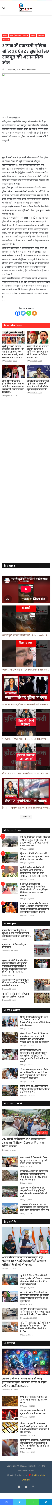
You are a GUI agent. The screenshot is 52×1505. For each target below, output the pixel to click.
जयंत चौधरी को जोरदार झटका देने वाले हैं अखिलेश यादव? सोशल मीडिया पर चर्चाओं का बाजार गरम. (38, 352)
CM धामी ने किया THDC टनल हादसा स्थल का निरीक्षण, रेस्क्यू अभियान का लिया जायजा (23, 1142)
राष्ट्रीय (33, 35)
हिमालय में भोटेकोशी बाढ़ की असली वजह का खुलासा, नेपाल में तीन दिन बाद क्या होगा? (34, 856)
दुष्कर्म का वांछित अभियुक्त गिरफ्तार (14, 946)
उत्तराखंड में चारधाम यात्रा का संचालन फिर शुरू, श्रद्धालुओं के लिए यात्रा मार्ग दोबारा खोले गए (34, 1207)
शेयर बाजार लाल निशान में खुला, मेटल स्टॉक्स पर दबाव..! (34, 1412)
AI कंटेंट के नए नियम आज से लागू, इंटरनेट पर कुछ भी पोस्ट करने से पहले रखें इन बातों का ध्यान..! (24, 1382)
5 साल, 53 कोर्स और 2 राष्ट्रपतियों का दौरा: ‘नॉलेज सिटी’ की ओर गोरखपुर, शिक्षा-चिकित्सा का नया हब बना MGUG (34, 890)
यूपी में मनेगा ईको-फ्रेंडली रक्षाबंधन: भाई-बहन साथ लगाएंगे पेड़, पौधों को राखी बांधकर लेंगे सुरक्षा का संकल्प (33, 871)
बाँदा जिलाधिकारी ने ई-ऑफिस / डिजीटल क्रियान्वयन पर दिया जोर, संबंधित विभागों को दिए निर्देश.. (35, 1327)
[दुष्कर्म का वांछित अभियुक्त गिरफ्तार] (42, 950)
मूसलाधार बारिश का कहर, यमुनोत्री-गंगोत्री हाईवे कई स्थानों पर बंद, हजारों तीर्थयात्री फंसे (33, 1192)
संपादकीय (41, 35)
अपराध (5, 35)
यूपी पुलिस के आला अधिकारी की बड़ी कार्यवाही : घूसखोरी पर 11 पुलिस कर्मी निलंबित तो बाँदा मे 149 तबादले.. (35, 1444)
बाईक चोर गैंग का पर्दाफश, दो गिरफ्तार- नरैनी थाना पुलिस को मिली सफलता (15, 982)
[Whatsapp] (28, 313)
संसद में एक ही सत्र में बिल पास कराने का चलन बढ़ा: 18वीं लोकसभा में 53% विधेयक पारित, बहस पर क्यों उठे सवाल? (34, 1037)
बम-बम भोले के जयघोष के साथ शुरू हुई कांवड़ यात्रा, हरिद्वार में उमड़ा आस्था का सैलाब (34, 1160)
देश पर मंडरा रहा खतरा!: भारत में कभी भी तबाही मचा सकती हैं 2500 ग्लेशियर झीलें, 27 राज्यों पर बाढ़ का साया (35, 841)
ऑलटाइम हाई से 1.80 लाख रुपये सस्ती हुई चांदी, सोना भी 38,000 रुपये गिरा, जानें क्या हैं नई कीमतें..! (34, 1428)
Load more (26, 817)
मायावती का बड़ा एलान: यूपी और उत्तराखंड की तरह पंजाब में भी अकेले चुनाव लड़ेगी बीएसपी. (38, 385)
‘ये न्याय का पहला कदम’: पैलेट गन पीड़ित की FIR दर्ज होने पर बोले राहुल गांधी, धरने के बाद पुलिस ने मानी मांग (34, 1073)
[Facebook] (17, 313)
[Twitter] (23, 313)
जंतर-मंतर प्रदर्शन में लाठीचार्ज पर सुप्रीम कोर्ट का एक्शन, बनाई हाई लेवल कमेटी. (35, 1089)
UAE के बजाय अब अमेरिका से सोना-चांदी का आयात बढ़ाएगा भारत (34, 1399)
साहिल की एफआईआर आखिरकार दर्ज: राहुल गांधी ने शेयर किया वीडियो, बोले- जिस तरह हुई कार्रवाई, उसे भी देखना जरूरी (34, 1056)
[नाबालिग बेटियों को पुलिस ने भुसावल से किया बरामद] (42, 998)
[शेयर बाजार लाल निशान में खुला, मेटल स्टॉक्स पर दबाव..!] (10, 1414)
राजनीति (25, 35)
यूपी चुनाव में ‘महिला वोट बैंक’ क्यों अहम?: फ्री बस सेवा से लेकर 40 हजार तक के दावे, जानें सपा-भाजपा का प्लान (13, 352)
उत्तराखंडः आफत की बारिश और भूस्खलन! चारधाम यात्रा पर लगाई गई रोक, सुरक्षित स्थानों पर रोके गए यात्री (34, 1175)
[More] (34, 313)
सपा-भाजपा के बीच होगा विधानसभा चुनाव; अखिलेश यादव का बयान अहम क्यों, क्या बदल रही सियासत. (13, 386)
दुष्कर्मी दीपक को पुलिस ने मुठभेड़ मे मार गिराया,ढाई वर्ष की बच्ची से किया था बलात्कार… (16, 933)
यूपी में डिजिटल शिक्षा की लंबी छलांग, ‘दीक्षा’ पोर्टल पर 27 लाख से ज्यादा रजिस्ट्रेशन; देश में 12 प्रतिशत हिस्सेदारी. (35, 1280)
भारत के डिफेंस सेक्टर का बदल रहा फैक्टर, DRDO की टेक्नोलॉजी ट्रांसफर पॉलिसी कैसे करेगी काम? (35, 1021)
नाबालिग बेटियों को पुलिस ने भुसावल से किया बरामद (15, 995)
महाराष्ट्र (18, 35)
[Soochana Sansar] (26, 7)
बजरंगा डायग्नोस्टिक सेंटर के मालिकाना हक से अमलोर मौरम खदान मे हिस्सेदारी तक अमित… (35, 1311)
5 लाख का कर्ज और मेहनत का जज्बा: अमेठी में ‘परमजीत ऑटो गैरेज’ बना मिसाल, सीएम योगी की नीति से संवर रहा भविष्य (34, 907)
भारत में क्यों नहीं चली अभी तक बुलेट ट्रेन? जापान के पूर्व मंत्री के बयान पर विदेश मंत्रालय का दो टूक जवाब (34, 1296)
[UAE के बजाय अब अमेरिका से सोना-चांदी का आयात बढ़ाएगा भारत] (10, 1401)
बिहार (11, 35)
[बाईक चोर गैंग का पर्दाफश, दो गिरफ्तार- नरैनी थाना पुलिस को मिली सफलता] (42, 985)
